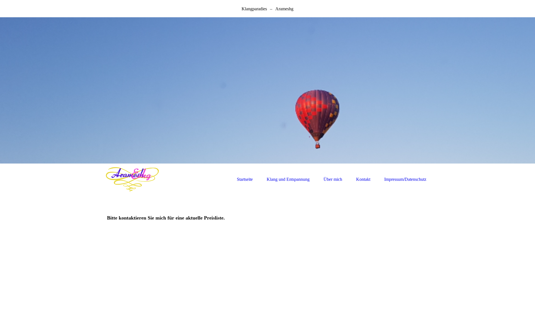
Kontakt (363, 179)
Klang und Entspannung (288, 179)
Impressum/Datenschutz (405, 179)
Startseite (245, 179)
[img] (267, 90)
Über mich (333, 179)
